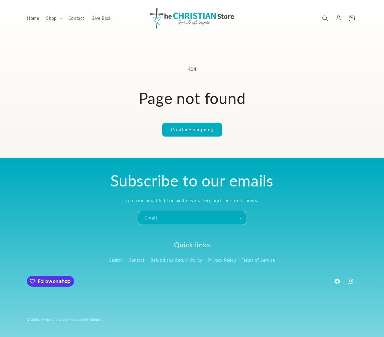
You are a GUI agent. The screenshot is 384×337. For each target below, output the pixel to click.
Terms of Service (258, 260)
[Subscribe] (239, 218)
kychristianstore (54, 319)
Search (116, 260)
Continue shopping (192, 129)
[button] (53, 18)
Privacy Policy (222, 260)
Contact (137, 260)
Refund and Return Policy (176, 260)
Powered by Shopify (86, 319)
